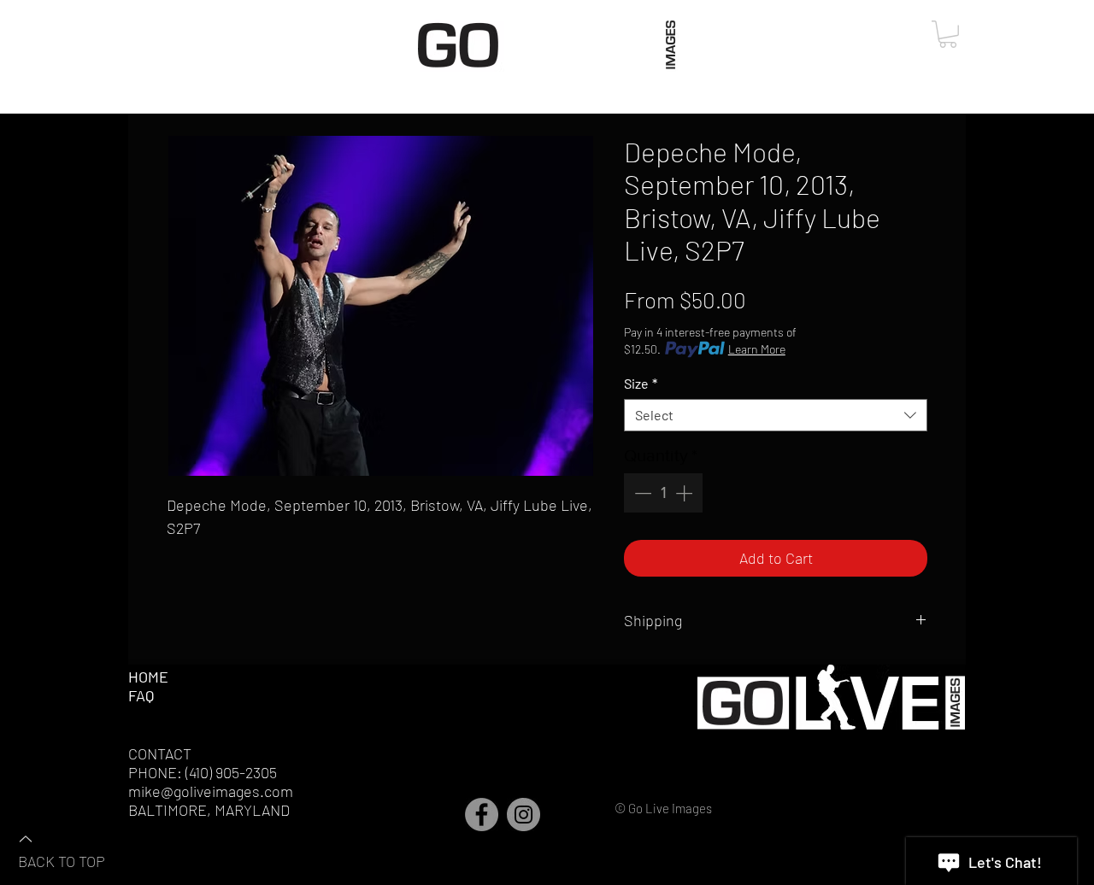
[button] (948, 34)
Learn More (756, 349)
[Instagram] (523, 814)
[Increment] (685, 493)
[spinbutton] (663, 493)
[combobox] (775, 415)
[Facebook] (481, 814)
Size (640, 383)
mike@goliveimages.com (210, 791)
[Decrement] (641, 493)
